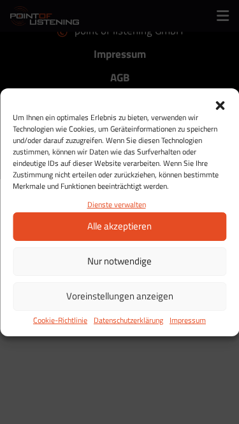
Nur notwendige (119, 261)
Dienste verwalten (116, 204)
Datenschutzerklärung (128, 320)
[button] (220, 104)
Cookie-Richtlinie (60, 320)
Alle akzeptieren (119, 226)
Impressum (188, 320)
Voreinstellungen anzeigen (119, 296)
